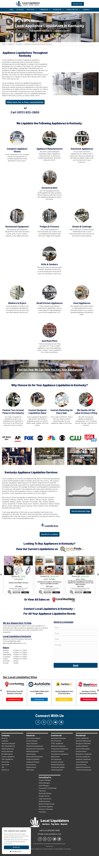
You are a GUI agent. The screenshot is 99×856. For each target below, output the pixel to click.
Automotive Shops (57, 762)
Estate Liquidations (82, 738)
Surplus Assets (31, 767)
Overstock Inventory (57, 751)
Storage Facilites (44, 796)
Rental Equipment (57, 770)
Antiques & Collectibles (83, 743)
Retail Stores (55, 756)
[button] (16, 851)
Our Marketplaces (7, 754)
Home (4, 44)
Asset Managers (44, 785)
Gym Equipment (56, 759)
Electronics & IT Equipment (35, 749)
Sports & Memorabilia (83, 749)
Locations (11, 44)
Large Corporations (45, 799)
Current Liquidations (8, 756)
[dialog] (16, 840)
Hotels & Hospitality (32, 759)
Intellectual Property (32, 762)
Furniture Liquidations (83, 756)
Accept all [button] (16, 847)
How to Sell (5, 764)
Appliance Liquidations (83, 759)
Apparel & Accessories (83, 767)
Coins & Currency (81, 764)
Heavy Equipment (32, 743)
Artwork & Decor (81, 751)
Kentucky (19, 44)
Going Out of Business (46, 809)
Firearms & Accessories (83, 770)
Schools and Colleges (58, 767)
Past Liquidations (7, 759)
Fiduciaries (42, 791)
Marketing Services (8, 749)
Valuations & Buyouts (8, 743)
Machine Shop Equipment (34, 756)
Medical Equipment (32, 751)
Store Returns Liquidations (59, 754)
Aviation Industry (31, 741)
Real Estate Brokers (45, 793)
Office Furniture (56, 741)
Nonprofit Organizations (46, 804)
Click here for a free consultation (25, 102)
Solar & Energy (31, 754)
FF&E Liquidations (57, 743)
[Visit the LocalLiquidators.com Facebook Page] (37, 722)
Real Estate (30, 770)
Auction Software (7, 751)
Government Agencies (46, 806)
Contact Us (5, 770)
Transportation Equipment (59, 749)
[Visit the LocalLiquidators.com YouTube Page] (55, 722)
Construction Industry (33, 738)
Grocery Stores (31, 764)
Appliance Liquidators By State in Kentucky (38, 44)
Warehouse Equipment (58, 746)
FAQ (3, 767)
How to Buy (5, 762)
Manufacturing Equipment (34, 746)
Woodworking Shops (57, 764)
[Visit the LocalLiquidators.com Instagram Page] (43, 722)
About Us (5, 738)
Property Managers (45, 780)
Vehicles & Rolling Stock (83, 741)
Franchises (42, 812)
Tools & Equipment (82, 762)
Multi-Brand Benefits (8, 746)
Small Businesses (44, 801)
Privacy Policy (8, 843)
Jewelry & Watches (82, 746)
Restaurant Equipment (58, 738)
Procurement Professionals (47, 788)
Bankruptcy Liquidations (84, 754)
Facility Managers (44, 783)
